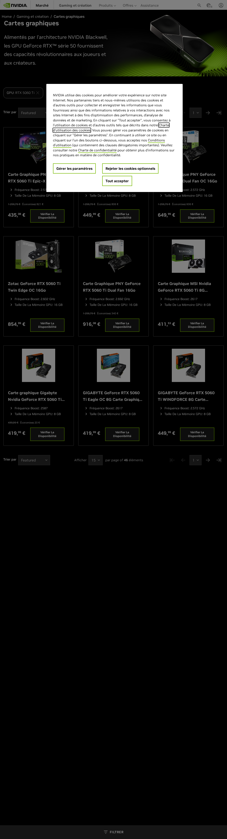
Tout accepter (117, 181)
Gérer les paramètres (74, 168)
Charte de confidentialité (97, 150)
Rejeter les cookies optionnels (130, 168)
